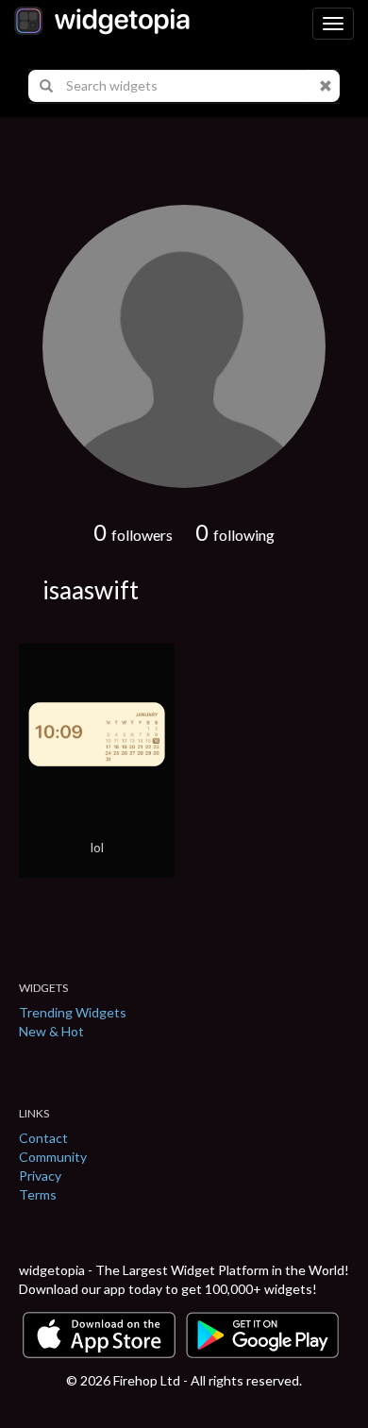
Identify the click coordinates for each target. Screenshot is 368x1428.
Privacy (40, 1176)
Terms (38, 1194)
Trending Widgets (72, 1012)
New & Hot (51, 1031)
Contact (43, 1138)
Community (53, 1157)
